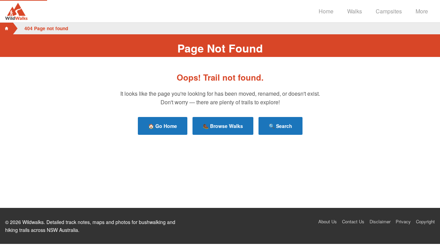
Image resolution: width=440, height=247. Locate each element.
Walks (354, 11)
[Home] (6, 28)
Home (326, 11)
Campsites (389, 11)
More (422, 11)
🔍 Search (280, 125)
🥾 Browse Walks (223, 125)
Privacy (403, 221)
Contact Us (353, 221)
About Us (327, 221)
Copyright (425, 221)
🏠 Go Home (162, 125)
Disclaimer (380, 221)
